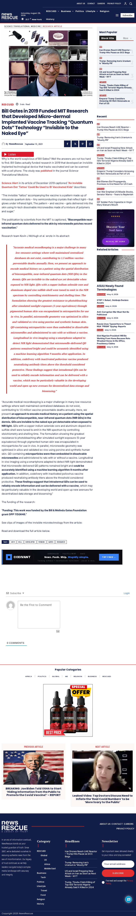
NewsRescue (16, 144)
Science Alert (10, 183)
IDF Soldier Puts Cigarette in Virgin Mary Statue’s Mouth (114, 203)
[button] (130, 3)
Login (126, 593)
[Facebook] (67, 144)
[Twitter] (75, 144)
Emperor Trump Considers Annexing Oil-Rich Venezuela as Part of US (114, 101)
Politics (102, 82)
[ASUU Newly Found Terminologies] (115, 268)
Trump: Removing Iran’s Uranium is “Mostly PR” (115, 62)
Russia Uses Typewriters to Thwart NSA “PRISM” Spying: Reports (114, 325)
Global (100, 330)
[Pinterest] (82, 144)
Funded (41, 542)
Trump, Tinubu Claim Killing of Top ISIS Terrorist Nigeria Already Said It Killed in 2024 (115, 87)
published (46, 170)
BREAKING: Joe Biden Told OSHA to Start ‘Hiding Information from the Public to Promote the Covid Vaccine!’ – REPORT (33, 792)
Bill (20, 542)
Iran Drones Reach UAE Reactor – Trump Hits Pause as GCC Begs (115, 51)
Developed (30, 542)
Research (61, 542)
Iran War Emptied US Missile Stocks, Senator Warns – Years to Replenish (115, 193)
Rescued (8, 104)
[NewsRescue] (10, 17)
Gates (50, 542)
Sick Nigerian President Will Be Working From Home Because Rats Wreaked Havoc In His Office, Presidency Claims (113, 339)
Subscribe (118, 873)
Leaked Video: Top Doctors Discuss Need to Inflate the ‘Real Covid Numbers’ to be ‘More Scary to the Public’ (102, 799)
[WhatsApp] (90, 144)
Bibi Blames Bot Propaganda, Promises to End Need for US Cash (114, 182)
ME (100, 47)
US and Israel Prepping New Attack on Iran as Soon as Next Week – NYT (114, 74)
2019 (13, 542)
